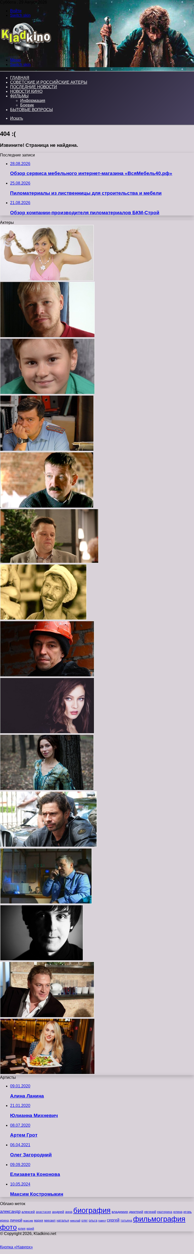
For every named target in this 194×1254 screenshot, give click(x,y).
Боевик (27, 105)
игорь (187, 1212)
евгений (150, 1212)
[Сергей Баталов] (43, 618)
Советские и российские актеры (48, 82)
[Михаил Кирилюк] (46, 902)
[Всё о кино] (25, 51)
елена (177, 1212)
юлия (22, 1228)
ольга (93, 1220)
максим (28, 1220)
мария (38, 1220)
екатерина (164, 1212)
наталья (63, 1220)
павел (102, 1220)
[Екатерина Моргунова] (47, 1073)
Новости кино (26, 91)
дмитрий (136, 1212)
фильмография (159, 1219)
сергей (113, 1220)
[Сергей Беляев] (49, 562)
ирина (4, 1220)
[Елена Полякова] (47, 789)
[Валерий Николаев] (48, 846)
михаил (50, 1220)
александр (10, 1211)
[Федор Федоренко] (47, 393)
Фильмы (19, 96)
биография (92, 1210)
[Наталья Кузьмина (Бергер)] (47, 732)
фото (8, 1227)
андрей (58, 1212)
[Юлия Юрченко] (47, 279)
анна (68, 1212)
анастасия (43, 1211)
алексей (28, 1212)
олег (84, 1220)
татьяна (126, 1220)
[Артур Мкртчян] (47, 449)
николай (75, 1220)
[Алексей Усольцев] (47, 336)
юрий (30, 1228)
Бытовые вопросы (31, 110)
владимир (120, 1212)
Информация (32, 100)
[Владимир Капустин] (47, 675)
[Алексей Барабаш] (47, 1016)
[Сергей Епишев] (41, 959)
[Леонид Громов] (46, 506)
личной (16, 1220)
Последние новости (33, 87)
